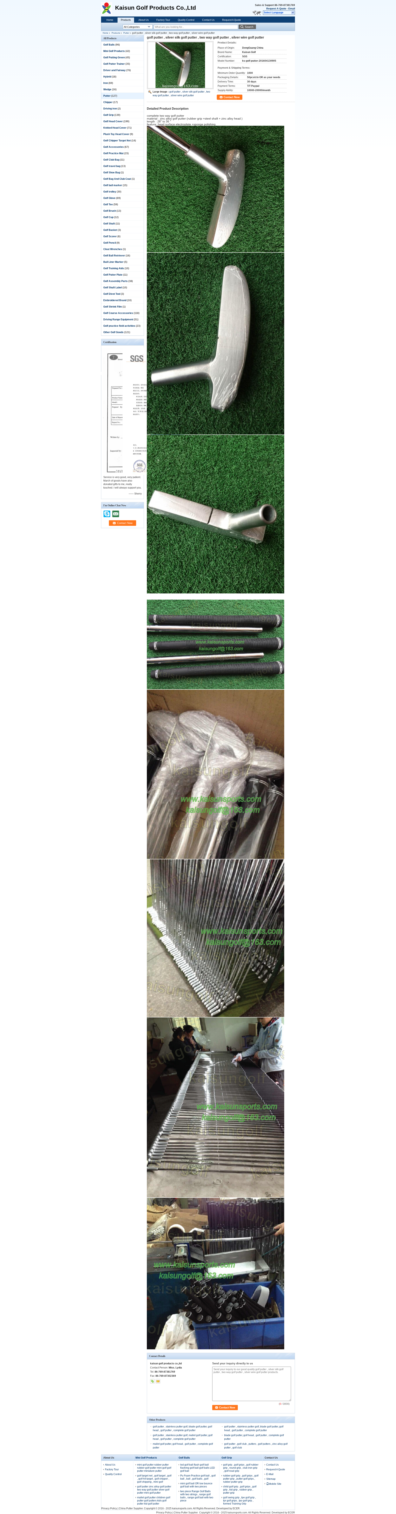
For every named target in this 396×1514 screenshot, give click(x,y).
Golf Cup (108, 217)
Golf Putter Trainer (114, 63)
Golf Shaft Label (112, 287)
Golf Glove (109, 198)
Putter (126, 33)
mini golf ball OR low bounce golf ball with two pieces (196, 1485)
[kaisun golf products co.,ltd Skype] (152, 1381)
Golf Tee (108, 204)
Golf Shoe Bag (111, 172)
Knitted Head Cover (114, 127)
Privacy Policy (109, 1508)
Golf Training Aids (113, 268)
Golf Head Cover (113, 121)
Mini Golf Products (114, 51)
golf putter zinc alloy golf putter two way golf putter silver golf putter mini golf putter (154, 1489)
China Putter (126, 1508)
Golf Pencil (109, 242)
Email (291, 8)
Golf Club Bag (111, 159)
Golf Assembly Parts (115, 281)
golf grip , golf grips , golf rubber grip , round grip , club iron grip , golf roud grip (240, 1467)
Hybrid (107, 76)
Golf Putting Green (114, 57)
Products (126, 20)
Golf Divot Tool (111, 293)
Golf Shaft (109, 223)
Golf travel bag (111, 166)
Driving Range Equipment (118, 319)
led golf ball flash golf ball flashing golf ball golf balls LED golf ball (197, 1467)
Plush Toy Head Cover (116, 134)
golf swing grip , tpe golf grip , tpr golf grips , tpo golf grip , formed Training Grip (239, 1500)
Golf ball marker (112, 185)
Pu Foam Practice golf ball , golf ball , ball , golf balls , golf (198, 1477)
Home (109, 20)
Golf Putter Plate (113, 274)
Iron (105, 83)
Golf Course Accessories (118, 313)
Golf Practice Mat (113, 153)
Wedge (107, 89)
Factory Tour (163, 20)
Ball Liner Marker (113, 262)
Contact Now (232, 97)
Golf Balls (109, 44)
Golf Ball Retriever (114, 255)
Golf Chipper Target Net (117, 140)
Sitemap (271, 1479)
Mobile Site (275, 1483)
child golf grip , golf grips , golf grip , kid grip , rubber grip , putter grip (239, 1489)
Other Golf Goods (113, 332)
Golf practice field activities (119, 325)
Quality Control (186, 20)
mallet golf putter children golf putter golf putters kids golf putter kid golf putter (153, 1500)
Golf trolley (109, 191)
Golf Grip (108, 115)
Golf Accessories (113, 147)
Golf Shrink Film (112, 306)
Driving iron (110, 108)
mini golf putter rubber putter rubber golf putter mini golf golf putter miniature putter (154, 1467)
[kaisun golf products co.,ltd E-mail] (158, 1381)
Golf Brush (109, 210)
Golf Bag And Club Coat (117, 178)
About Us (143, 20)
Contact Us (208, 20)
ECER (236, 1508)
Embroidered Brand (114, 300)
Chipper (108, 102)
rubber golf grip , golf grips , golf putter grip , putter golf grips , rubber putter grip (240, 1478)
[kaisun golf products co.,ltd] (293, 13)
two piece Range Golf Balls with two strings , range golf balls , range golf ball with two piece (196, 1496)
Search (249, 26)
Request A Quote (276, 8)
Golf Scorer (110, 236)
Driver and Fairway (114, 70)
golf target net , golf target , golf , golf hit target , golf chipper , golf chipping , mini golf (154, 1478)
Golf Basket (110, 230)
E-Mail (269, 1474)
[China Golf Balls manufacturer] (108, 8)
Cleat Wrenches (112, 249)
